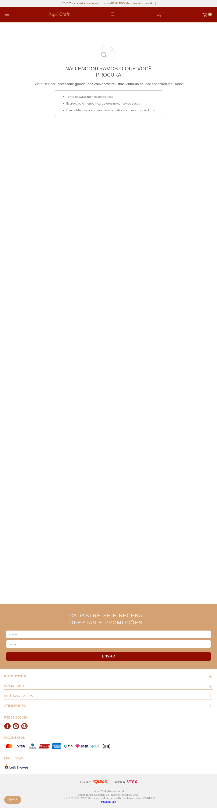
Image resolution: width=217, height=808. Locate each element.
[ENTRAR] (159, 14)
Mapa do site (108, 801)
